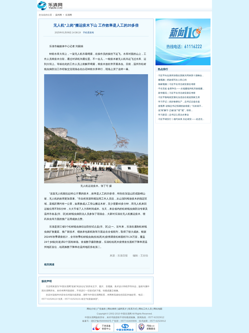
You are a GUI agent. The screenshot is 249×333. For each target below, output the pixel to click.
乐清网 (68, 15)
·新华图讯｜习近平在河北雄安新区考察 (176, 93)
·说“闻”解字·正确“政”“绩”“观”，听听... (175, 110)
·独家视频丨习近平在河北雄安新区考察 (176, 84)
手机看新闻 (88, 32)
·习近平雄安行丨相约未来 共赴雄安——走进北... (180, 119)
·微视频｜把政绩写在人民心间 (172, 80)
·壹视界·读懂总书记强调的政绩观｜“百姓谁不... (180, 106)
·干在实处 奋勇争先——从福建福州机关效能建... (180, 88)
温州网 (58, 15)
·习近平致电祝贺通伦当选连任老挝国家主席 (178, 97)
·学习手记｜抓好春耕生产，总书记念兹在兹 (178, 101)
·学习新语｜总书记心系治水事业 (173, 114)
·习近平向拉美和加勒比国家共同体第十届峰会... (180, 75)
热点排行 (163, 69)
